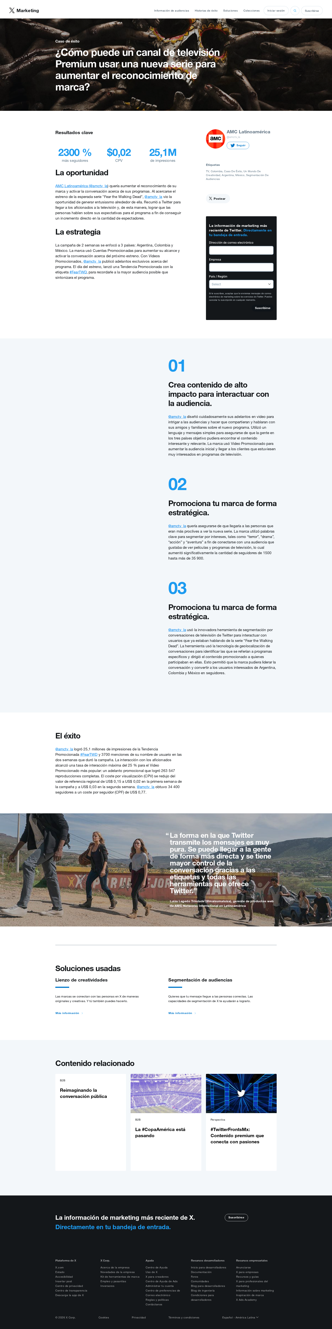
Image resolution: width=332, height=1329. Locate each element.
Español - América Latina (239, 1317)
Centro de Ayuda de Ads (162, 1281)
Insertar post (63, 1281)
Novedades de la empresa (117, 1272)
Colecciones (251, 10)
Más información (67, 1013)
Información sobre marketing (255, 1290)
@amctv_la (98, 186)
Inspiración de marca (250, 1295)
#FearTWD (78, 272)
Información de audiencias (171, 10)
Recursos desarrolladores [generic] (208, 1260)
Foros (194, 1276)
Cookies (104, 1317)
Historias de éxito (206, 10)
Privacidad (139, 1317)
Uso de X (152, 1272)
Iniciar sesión (276, 10)
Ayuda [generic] (150, 1260)
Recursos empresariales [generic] (252, 1260)
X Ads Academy (246, 1299)
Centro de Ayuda (157, 1267)
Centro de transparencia (71, 1290)
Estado (59, 1272)
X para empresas (247, 1272)
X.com (59, 1267)
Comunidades (200, 1281)
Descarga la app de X (69, 1295)
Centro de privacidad (69, 1286)
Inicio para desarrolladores (208, 1267)
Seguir (241, 145)
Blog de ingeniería (203, 1290)
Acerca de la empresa (114, 1267)
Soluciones (230, 10)
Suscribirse (312, 11)
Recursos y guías (247, 1276)
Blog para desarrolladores (208, 1286)
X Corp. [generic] (105, 1260)
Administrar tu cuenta (160, 1286)
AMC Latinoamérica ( (72, 186)
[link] (90, 1122)
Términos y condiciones (183, 1317)
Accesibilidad (64, 1276)
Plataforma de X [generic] (65, 1260)
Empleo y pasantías (113, 1281)
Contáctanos (154, 1304)
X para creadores (157, 1276)
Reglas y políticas (157, 1299)
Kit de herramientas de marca (119, 1276)
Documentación (201, 1272)
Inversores (107, 1286)
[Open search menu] (295, 10)
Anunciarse (243, 1267)
